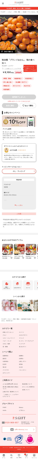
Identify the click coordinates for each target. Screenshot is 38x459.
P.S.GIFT (3, 319)
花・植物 (5, 346)
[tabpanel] (19, 34)
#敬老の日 (6, 86)
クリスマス (6, 370)
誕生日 (4, 358)
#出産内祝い (29, 78)
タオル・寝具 (6, 343)
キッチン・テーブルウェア (26, 341)
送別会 (21, 364)
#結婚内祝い (18, 78)
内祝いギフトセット (8, 332)
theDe (4, 410)
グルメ (9, 319)
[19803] (35, 258)
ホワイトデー (6, 373)
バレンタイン (22, 370)
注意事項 (19, 449)
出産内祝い (6, 361)
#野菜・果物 (7, 78)
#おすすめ (27, 86)
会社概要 (11, 447)
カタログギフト (23, 335)
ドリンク (21, 338)
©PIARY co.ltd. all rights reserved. (19, 451)
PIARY (4, 407)
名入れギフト (22, 346)
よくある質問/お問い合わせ (10, 384)
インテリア (22, 343)
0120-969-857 (12, 422)
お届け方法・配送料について (11, 391)
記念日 (4, 364)
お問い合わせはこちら (21, 429)
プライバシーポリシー (30, 447)
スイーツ (21, 332)
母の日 (4, 367)
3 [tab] (19, 54)
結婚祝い (21, 355)
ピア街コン (22, 410)
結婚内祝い (6, 355)
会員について (26, 389)
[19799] (11, 258)
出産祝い (21, 358)
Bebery (21, 407)
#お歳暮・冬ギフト (21, 82)
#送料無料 (6, 89)
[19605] (23, 258)
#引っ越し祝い (7, 82)
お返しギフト (22, 361)
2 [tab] (18, 54)
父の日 (21, 367)
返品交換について (27, 384)
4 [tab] (21, 54)
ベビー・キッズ (7, 341)
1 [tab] (17, 54)
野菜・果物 (16, 319)
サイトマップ (5, 447)
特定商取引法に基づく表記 (19, 447)
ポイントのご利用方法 (28, 387)
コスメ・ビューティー (9, 338)
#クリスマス (16, 86)
